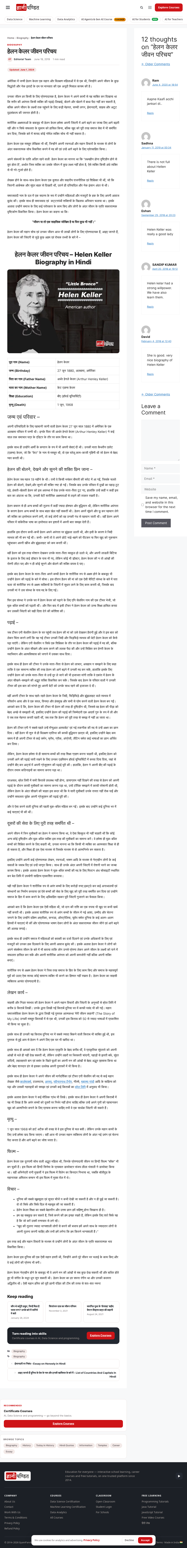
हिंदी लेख (146, 1523)
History (27, 1445)
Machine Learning (40, 19)
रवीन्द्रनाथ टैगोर (63, 1081)
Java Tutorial (149, 1506)
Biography (23, 37)
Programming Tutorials (155, 1501)
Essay (9, 1451)
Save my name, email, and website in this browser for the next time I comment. (161, 505)
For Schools (102, 1512)
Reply (150, 113)
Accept (145, 1540)
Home (10, 37)
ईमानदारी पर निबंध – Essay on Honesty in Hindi (40, 1363)
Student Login (104, 1506)
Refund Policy (12, 1528)
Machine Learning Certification (68, 1506)
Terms (159, 1542)
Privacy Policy (12, 1523)
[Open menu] (7, 7)
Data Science (14, 19)
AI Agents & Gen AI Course (102, 19)
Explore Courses (168, 7)
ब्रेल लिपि (80, 1087)
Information (85, 1445)
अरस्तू (48, 1081)
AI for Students (144, 19)
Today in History (45, 1445)
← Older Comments (155, 64)
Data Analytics (66, 19)
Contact (8, 1506)
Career (116, 1445)
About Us (9, 1501)
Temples (102, 1445)
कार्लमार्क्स (25, 1081)
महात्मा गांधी (87, 1081)
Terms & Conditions (15, 1517)
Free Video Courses (153, 1517)
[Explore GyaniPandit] (149, 7)
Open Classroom (105, 1501)
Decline (129, 1540)
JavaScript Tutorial (152, 1512)
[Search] (141, 7)
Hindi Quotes (67, 1445)
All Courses (56, 1517)
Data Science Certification (65, 1501)
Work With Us (12, 1512)
